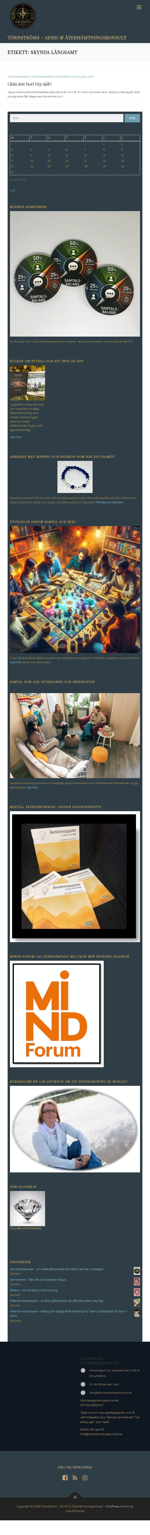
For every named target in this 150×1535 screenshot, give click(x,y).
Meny (139, 7)
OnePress (112, 1506)
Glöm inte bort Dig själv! (30, 84)
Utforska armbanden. (109, 502)
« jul (12, 190)
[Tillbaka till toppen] (75, 1497)
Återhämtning (18, 76)
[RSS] (75, 1477)
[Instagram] (85, 1477)
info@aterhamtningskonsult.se (110, 1392)
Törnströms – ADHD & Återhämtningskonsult (67, 37)
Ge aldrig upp (84, 76)
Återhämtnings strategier (51, 76)
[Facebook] (65, 1477)
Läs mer (15, 662)
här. (130, 341)
